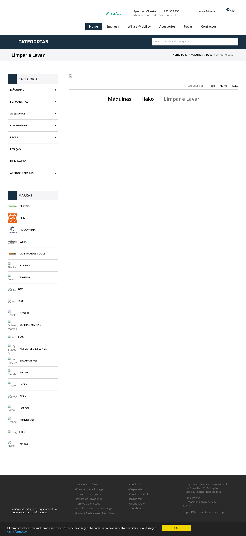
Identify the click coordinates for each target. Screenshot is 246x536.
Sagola (25, 277)
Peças (188, 26)
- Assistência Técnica (87, 484)
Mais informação (16, 531)
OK (176, 528)
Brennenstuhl (30, 420)
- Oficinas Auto (136, 503)
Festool (25, 206)
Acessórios (167, 26)
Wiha (23, 241)
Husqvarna (28, 229)
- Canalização (136, 484)
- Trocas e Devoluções (88, 494)
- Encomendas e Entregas (90, 489)
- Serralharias (136, 508)
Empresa (112, 26)
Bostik (24, 313)
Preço (211, 85)
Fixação (15, 149)
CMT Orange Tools (32, 253)
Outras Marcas (30, 325)
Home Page (180, 54)
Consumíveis (18, 125)
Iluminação (18, 161)
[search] (231, 41)
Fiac (21, 336)
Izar (21, 301)
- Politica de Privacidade (89, 499)
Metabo (25, 372)
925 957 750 (156, 13)
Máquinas (197, 54)
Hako (209, 54)
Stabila (25, 265)
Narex (24, 443)
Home (93, 26)
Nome (224, 85)
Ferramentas (19, 101)
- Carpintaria (135, 489)
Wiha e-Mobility (139, 26)
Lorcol (24, 408)
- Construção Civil (138, 494)
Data (235, 85)
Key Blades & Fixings (33, 348)
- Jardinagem (135, 499)
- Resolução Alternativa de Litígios (94, 508)
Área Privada (206, 11)
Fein (22, 218)
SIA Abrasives (29, 360)
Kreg (22, 432)
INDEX (23, 384)
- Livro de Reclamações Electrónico (95, 513)
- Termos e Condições (87, 503)
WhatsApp (114, 13)
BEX (20, 289)
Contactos (209, 26)
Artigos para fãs (22, 173)
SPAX (23, 396)
